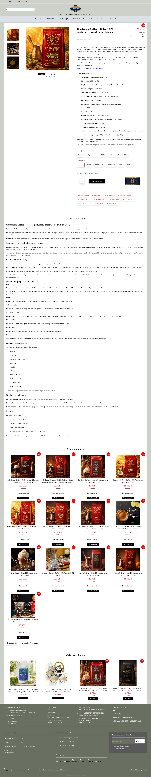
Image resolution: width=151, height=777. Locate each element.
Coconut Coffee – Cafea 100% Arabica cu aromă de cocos (128, 481)
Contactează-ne (8, 742)
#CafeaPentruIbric (113, 199)
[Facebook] (135, 2)
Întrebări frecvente (30, 643)
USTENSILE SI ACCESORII (87, 722)
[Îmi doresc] (143, 174)
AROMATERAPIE (119, 707)
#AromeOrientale (83, 195)
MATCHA (49, 715)
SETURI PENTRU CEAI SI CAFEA (89, 716)
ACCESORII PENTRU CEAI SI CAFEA (90, 713)
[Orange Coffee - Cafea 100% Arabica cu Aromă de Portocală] (128, 559)
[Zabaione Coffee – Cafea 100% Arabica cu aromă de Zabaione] (93, 466)
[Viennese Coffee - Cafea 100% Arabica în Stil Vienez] (58, 559)
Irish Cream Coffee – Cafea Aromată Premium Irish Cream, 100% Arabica (23, 481)
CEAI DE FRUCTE (84, 707)
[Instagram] (138, 2)
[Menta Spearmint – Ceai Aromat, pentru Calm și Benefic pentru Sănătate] (23, 673)
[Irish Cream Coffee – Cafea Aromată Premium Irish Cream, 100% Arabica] (23, 466)
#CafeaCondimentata (124, 195)
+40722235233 (22, 1)
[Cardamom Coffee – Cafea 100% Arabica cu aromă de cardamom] (47, 70)
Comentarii (12, 643)
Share (42, 74)
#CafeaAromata (110, 195)
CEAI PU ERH (51, 713)
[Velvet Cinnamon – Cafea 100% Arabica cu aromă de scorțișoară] (58, 513)
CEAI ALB (11, 719)
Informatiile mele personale (138, 770)
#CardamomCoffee (128, 199)
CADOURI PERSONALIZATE (123, 717)
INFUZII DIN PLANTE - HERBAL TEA (58, 718)
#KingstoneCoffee (83, 203)
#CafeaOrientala (99, 199)
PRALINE (118, 714)
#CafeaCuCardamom (84, 199)
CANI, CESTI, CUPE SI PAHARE (89, 718)
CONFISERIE (118, 711)
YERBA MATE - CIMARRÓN (55, 722)
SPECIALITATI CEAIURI (14, 716)
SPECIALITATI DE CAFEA (21, 25)
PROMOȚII (79, 19)
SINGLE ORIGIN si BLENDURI (17, 710)
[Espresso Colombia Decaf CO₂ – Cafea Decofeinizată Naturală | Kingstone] (128, 672)
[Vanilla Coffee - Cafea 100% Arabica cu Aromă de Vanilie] (93, 559)
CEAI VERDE (12, 724)
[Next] (143, 679)
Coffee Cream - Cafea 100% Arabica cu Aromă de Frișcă (23, 574)
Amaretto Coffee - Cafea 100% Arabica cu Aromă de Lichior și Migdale (23, 621)
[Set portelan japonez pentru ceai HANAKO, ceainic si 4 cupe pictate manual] (58, 673)
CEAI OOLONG (51, 707)
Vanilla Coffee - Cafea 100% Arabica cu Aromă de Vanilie (93, 574)
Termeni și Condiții (10, 746)
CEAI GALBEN (12, 721)
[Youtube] (67, 749)
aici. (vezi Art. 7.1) (131, 145)
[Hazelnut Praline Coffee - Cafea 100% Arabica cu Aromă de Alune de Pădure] (93, 513)
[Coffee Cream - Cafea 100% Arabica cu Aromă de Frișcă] (23, 559)
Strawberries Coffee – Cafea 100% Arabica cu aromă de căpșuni (23, 528)
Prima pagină (9, 25)
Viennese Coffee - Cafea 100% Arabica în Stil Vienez (58, 574)
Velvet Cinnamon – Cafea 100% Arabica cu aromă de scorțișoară (58, 528)
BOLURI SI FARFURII (85, 720)
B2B (90, 19)
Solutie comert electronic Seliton (75, 775)
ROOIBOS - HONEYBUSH (54, 720)
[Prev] (7, 679)
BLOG (99, 19)
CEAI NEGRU (51, 710)
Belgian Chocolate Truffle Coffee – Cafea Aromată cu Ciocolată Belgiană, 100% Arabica (58, 481)
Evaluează (52, 77)
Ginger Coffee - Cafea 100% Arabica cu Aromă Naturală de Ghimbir (128, 528)
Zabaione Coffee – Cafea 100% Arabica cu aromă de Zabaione (93, 481)
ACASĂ (38, 19)
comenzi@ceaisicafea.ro (71, 738)
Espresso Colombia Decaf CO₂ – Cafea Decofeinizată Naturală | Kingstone (128, 689)
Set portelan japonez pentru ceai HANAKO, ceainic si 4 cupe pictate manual (57, 691)
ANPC (23, 738)
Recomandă (44, 77)
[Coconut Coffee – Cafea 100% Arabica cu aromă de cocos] (128, 466)
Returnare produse (9, 738)
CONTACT (112, 19)
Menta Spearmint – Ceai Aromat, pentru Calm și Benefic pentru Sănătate (23, 691)
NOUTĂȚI (64, 19)
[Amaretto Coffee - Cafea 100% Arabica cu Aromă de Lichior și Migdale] (23, 606)
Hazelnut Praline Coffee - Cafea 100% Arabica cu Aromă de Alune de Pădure (92, 528)
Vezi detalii (23, 498)
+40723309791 (69, 745)
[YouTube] (141, 2)
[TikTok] (144, 2)
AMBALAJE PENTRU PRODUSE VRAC (127, 721)
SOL (22, 742)
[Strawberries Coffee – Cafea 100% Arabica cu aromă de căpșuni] (23, 513)
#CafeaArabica (96, 195)
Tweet (53, 74)
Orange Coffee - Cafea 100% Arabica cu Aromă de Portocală (128, 574)
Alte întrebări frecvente (28, 746)
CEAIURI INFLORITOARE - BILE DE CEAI (92, 709)
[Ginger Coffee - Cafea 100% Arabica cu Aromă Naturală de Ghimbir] (128, 513)
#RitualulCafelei (98, 203)
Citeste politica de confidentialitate (53, 770)
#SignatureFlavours (112, 203)
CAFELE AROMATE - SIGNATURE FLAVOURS (41, 25)
